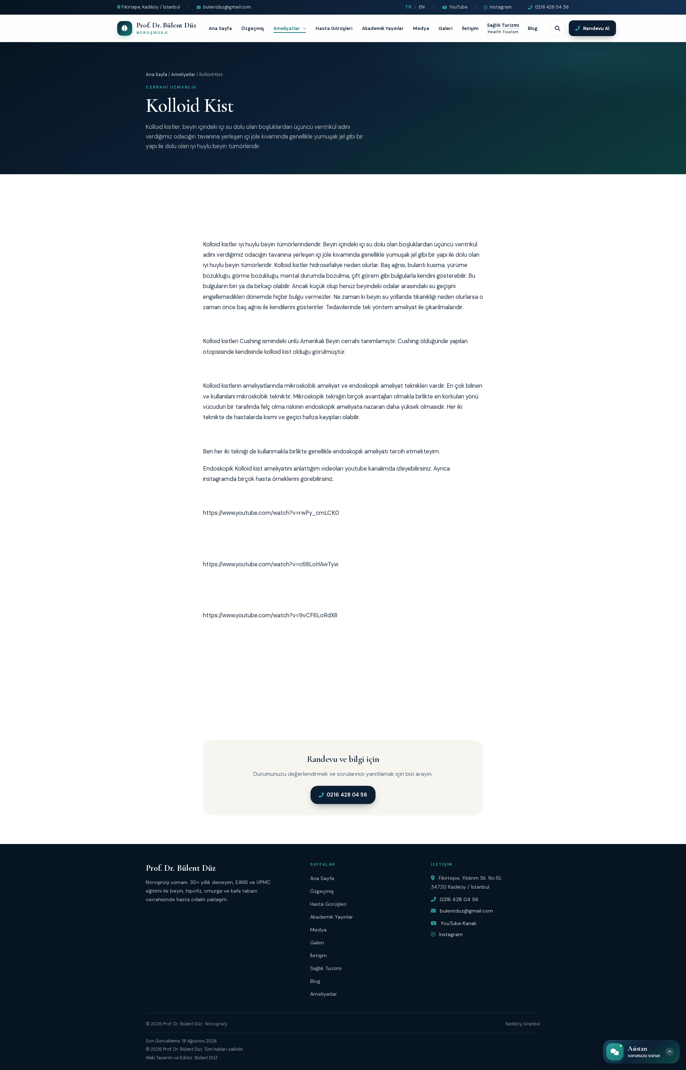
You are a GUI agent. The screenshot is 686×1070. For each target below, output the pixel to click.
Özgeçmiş (252, 28)
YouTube (458, 7)
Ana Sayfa (220, 28)
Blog (532, 28)
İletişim (470, 28)
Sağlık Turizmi (503, 25)
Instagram (501, 7)
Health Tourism (503, 32)
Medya (421, 28)
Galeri (445, 28)
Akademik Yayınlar (383, 28)
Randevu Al (596, 28)
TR (408, 7)
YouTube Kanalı (457, 923)
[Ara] (558, 28)
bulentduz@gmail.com (227, 7)
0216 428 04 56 (552, 7)
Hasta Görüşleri (333, 28)
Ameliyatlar (286, 28)
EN (422, 7)
